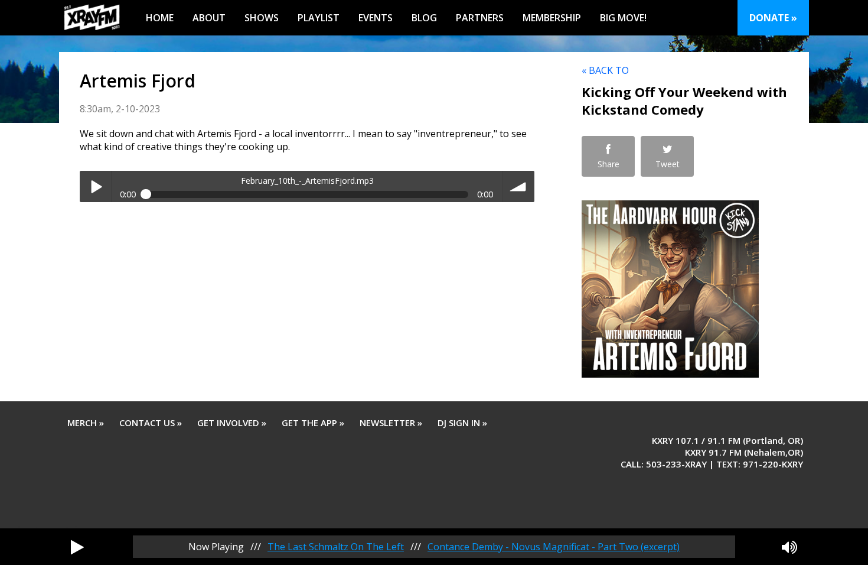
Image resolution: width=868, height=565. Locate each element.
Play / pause (95, 186)
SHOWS (261, 17)
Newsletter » (391, 422)
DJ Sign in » (462, 422)
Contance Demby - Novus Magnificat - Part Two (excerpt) (554, 546)
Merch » (85, 422)
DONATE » (773, 17)
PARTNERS (480, 17)
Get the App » (313, 422)
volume (518, 186)
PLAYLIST (319, 17)
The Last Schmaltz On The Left (335, 546)
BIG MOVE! (623, 17)
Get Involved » (231, 422)
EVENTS (375, 17)
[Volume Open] (789, 546)
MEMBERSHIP (552, 17)
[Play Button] (77, 546)
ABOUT (209, 17)
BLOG (424, 17)
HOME (160, 17)
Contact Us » (150, 422)
